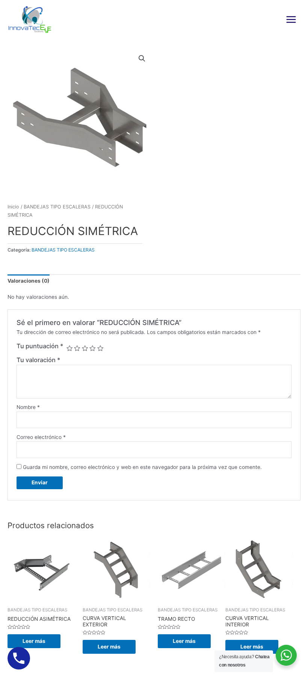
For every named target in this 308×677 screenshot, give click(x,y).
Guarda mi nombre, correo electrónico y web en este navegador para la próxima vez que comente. (142, 467)
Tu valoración (38, 360)
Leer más (34, 641)
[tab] (29, 281)
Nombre (28, 407)
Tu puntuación (40, 346)
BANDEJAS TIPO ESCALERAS (57, 207)
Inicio (13, 207)
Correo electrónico (41, 437)
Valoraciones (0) (29, 281)
